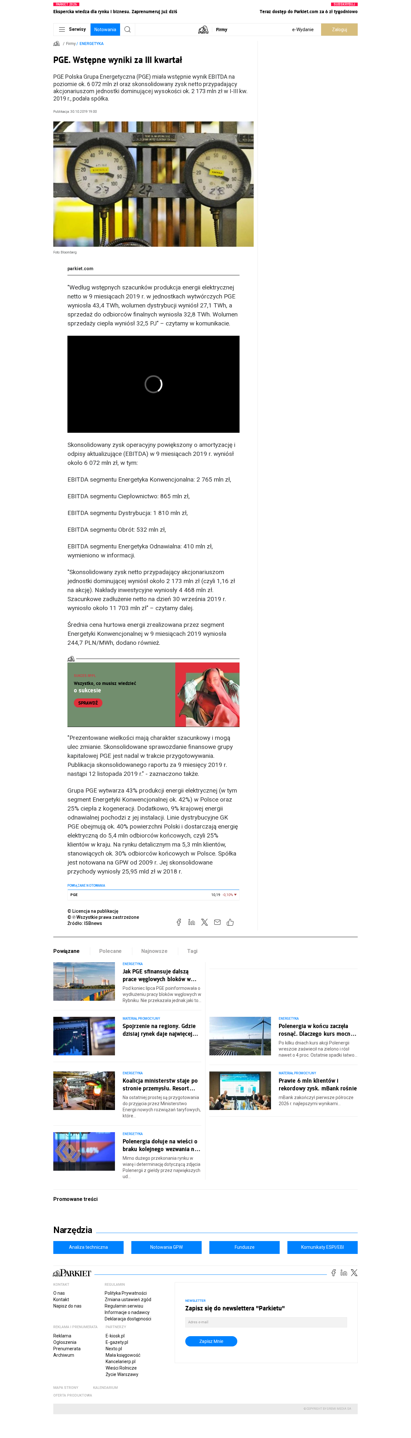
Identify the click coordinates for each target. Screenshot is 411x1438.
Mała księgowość (123, 1355)
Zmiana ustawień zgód (128, 1299)
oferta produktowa (72, 1395)
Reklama (62, 1335)
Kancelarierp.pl (121, 1361)
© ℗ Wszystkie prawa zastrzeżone (103, 917)
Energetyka (92, 43)
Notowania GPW (166, 1247)
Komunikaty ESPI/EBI (322, 1247)
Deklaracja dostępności (128, 1318)
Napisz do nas (67, 1306)
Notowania (105, 29)
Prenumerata (67, 1348)
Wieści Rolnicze (121, 1368)
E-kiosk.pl (115, 1335)
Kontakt (61, 1299)
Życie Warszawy (122, 1374)
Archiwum (63, 1355)
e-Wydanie (303, 29)
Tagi (192, 951)
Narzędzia (72, 1230)
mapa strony (65, 1388)
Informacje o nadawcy (127, 1312)
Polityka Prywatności (126, 1293)
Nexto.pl (114, 1348)
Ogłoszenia (64, 1342)
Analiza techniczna (88, 1247)
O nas (59, 1293)
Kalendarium (105, 1388)
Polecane (110, 951)
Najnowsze (154, 951)
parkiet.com (80, 268)
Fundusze (245, 1247)
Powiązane (66, 951)
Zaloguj (339, 29)
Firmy (221, 29)
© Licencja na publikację (93, 911)
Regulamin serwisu (124, 1306)
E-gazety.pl (117, 1342)
